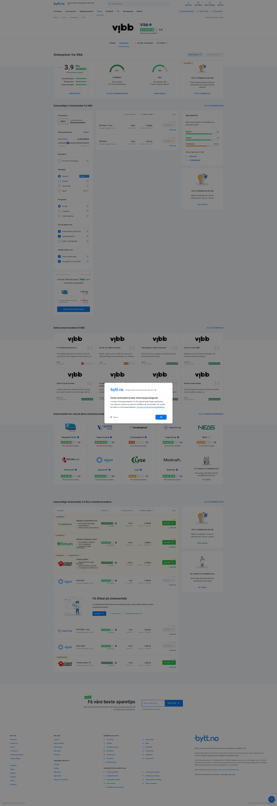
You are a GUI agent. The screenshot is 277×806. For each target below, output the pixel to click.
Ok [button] (161, 417)
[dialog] (138, 403)
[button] (114, 417)
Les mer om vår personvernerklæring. (150, 407)
